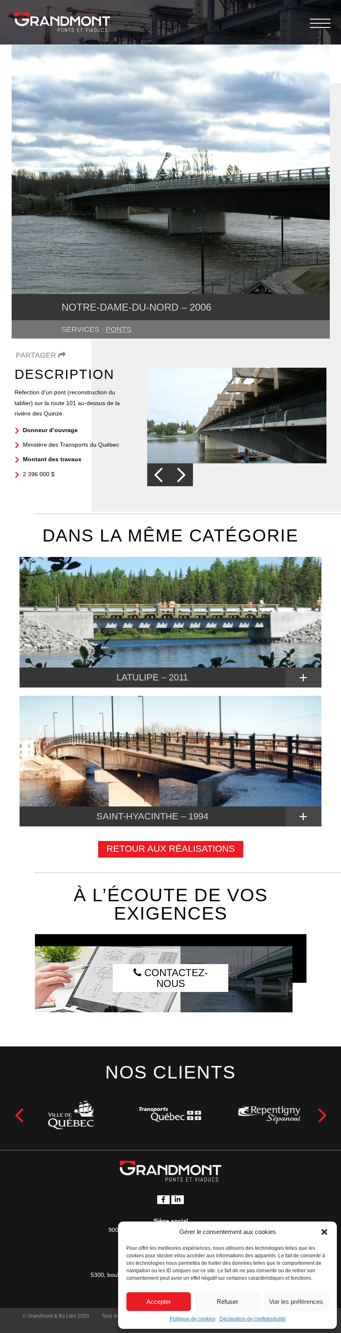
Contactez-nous (174, 978)
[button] (324, 1232)
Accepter (158, 1301)
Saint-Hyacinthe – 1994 (152, 816)
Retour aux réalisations (170, 848)
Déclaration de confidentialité (253, 1319)
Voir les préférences (296, 1301)
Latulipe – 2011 (152, 677)
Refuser (227, 1301)
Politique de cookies (192, 1319)
